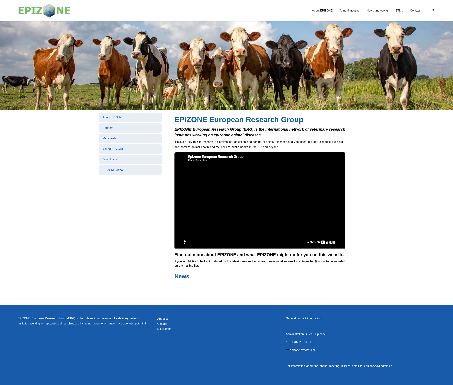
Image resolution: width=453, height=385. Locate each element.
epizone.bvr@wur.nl (302, 354)
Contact (162, 328)
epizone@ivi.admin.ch (378, 370)
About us (162, 323)
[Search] (433, 10)
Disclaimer (164, 333)
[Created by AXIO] (432, 323)
